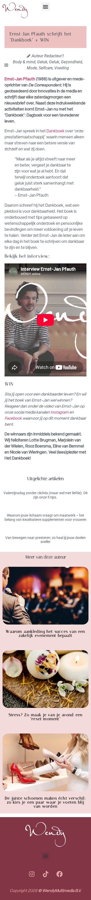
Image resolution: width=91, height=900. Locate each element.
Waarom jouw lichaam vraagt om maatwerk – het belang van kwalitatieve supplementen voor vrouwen (45, 517)
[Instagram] (31, 874)
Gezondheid (71, 62)
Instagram (60, 412)
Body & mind (24, 62)
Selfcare (46, 68)
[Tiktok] (45, 874)
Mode (32, 68)
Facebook (13, 418)
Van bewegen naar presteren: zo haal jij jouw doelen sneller (45, 540)
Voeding (61, 68)
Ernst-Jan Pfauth (20, 79)
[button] (45, 7)
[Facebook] (59, 874)
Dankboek (55, 131)
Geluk (42, 62)
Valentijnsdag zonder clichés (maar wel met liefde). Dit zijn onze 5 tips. (46, 495)
